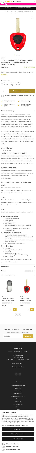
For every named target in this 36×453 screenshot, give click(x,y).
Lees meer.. (4, 74)
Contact (18, 399)
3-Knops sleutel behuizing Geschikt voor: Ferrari (25, 300)
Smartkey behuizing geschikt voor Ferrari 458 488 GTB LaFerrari (8, 300)
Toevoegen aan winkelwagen (22, 91)
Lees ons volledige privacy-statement (11, 425)
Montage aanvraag (18, 404)
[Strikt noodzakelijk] (3, 444)
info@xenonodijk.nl (19, 367)
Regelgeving (18, 401)
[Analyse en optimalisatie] (3, 447)
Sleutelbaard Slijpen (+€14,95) (12, 85)
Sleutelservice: (5, 80)
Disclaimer (18, 388)
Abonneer (29, 336)
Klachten (18, 407)
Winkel (18, 409)
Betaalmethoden (18, 393)
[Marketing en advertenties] (3, 450)
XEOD (3, 57)
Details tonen (24, 425)
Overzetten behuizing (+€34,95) (12, 82)
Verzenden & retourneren (18, 396)
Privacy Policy (18, 390)
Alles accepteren (18, 429)
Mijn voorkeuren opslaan (18, 434)
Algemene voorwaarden (18, 385)
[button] (16, 314)
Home (4, 11)
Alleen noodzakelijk (18, 438)
